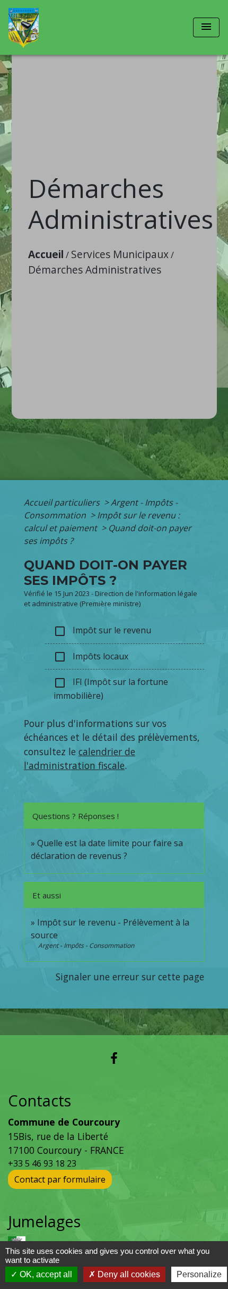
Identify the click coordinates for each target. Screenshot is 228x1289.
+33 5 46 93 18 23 (42, 1163)
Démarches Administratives (94, 269)
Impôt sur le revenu (102, 631)
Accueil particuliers (63, 502)
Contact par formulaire (60, 1179)
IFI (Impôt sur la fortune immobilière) (111, 688)
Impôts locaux (91, 657)
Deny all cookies (127, 1274)
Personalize (199, 1274)
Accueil (46, 254)
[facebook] (114, 1057)
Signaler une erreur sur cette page (130, 976)
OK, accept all (44, 1274)
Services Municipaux (120, 254)
